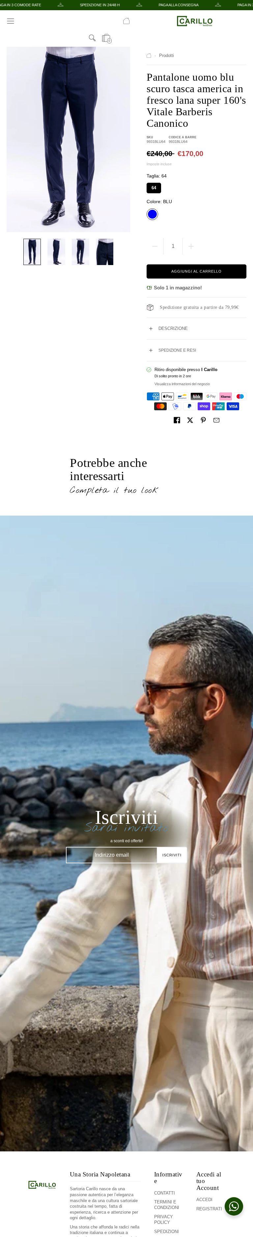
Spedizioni (166, 1231)
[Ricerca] (92, 37)
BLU (152, 214)
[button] (177, 420)
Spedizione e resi (177, 350)
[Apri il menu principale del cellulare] (10, 21)
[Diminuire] (155, 246)
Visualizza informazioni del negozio (182, 384)
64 (153, 186)
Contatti (164, 1193)
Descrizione (173, 328)
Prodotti (166, 55)
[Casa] (126, 21)
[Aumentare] (191, 246)
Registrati (209, 1208)
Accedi (204, 1199)
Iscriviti (172, 855)
